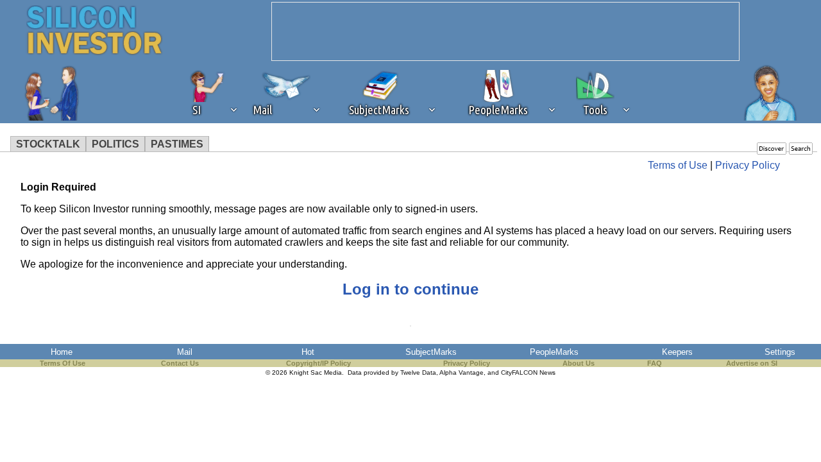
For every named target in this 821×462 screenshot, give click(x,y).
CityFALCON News (528, 372)
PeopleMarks (554, 352)
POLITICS (115, 144)
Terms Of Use (62, 363)
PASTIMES (177, 144)
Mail (184, 352)
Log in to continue (410, 289)
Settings (780, 352)
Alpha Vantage (461, 372)
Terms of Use (677, 165)
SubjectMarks (431, 352)
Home (61, 352)
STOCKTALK (48, 144)
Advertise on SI (751, 363)
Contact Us (180, 363)
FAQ (654, 363)
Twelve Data (418, 372)
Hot (307, 352)
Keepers (677, 352)
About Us (579, 363)
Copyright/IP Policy (318, 363)
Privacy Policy (747, 165)
